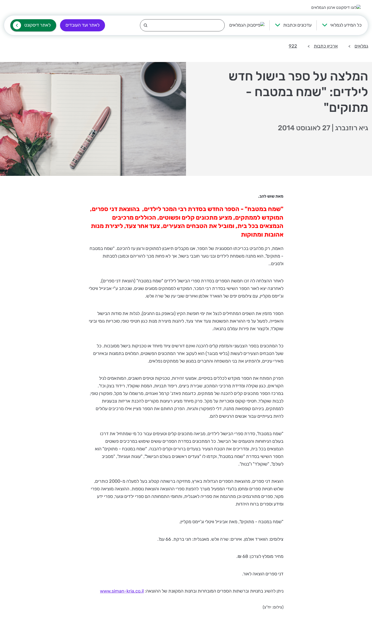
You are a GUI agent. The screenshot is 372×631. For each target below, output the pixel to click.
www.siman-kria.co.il (122, 591)
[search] (182, 25)
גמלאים (361, 46)
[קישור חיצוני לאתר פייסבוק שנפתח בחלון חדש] (246, 25)
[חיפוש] (182, 25)
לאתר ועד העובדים (82, 25)
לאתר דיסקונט (37, 25)
